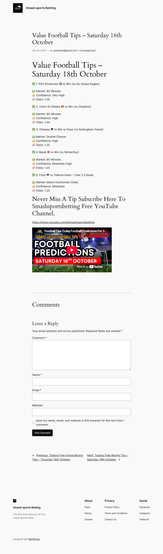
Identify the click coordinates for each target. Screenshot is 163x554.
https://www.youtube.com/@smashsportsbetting (63, 222)
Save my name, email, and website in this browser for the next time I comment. (80, 422)
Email (36, 390)
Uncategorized (87, 50)
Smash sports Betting (41, 8)
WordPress (34, 539)
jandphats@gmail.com (65, 50)
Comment (39, 337)
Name (37, 374)
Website (37, 405)
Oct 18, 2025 (39, 50)
